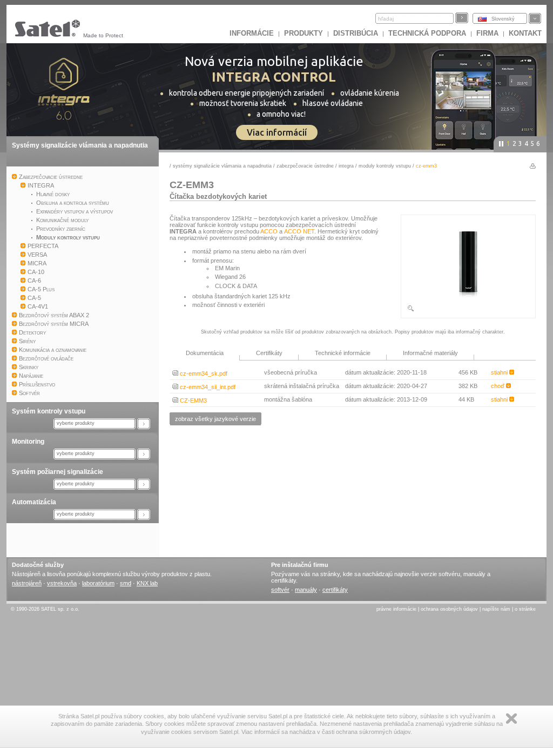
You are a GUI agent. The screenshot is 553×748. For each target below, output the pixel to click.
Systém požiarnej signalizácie (57, 472)
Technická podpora (427, 33)
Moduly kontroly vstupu (385, 166)
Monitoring (28, 441)
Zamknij (511, 718)
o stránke (525, 609)
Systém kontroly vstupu (48, 411)
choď (498, 386)
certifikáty (335, 589)
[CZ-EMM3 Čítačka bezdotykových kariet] (468, 310)
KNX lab (147, 583)
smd (125, 583)
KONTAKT (525, 33)
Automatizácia (34, 502)
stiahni (500, 372)
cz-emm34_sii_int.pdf (206, 387)
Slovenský (503, 19)
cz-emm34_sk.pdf (202, 373)
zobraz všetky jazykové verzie (215, 419)
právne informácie (396, 609)
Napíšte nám (496, 609)
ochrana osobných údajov (449, 609)
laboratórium (98, 583)
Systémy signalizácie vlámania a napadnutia (80, 145)
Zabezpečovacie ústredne (305, 166)
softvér (280, 589)
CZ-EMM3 (192, 400)
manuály (306, 589)
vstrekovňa (62, 583)
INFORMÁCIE (252, 33)
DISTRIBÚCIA (355, 33)
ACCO (269, 231)
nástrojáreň (27, 583)
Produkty (303, 33)
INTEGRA (346, 166)
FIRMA (487, 33)
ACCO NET (299, 231)
